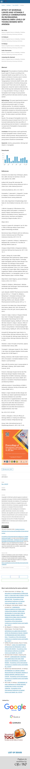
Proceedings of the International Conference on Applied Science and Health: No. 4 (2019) (14, 601)
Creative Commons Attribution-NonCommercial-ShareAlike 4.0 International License (15, 531)
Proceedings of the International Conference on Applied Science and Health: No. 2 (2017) (16, 639)
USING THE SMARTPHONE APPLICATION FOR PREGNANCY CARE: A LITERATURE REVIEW (15, 647)
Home (3, 5)
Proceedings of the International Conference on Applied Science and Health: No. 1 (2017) (16, 623)
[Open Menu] (1, 1)
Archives (9, 5)
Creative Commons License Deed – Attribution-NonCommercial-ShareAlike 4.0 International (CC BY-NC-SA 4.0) (15, 539)
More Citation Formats (8, 567)
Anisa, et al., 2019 (8, 469)
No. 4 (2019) (15, 5)
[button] (6, 576)
